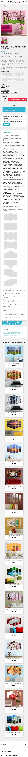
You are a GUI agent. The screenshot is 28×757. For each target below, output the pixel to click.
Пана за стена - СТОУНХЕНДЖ (14, 363)
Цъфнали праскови (13, 321)
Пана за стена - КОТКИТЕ (14, 535)
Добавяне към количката (17, 99)
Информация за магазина (9, 755)
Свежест (4, 321)
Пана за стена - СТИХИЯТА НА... (14, 584)
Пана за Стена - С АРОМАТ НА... (14, 486)
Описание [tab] (7, 132)
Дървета (18, 324)
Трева (21, 321)
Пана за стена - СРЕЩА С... (14, 658)
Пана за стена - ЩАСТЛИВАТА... (14, 732)
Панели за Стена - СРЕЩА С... (14, 412)
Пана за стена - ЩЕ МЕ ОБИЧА (14, 634)
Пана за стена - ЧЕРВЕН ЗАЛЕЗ (14, 437)
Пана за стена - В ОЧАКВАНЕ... (14, 560)
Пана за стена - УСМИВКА (14, 707)
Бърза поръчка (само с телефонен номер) (11, 109)
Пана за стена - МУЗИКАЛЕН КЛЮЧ (14, 683)
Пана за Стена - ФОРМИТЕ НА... (14, 388)
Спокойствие (5, 324)
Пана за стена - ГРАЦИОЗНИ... (14, 511)
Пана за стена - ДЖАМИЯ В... (14, 461)
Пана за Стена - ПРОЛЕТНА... (14, 609)
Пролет (12, 324)
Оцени (6, 124)
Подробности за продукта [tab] (12, 135)
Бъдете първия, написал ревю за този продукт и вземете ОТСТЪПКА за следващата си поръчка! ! (13, 333)
